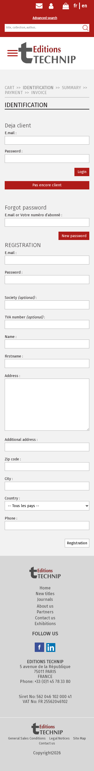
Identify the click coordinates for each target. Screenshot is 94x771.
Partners (45, 611)
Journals (45, 599)
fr (75, 6)
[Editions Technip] (47, 729)
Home (45, 587)
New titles (45, 593)
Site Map (79, 738)
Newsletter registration (39, 6)
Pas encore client (47, 185)
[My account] (52, 6)
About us (45, 606)
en (84, 6)
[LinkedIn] (51, 648)
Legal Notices (59, 738)
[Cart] (66, 7)
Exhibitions (45, 623)
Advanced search (45, 18)
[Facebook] (39, 648)
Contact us (45, 617)
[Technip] (47, 61)
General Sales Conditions (27, 738)
